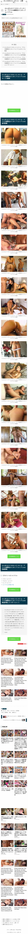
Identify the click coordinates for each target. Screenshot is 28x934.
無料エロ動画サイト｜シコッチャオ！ (11, 921)
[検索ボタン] (26, 1)
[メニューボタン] (1, 1)
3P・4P (4, 710)
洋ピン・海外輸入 (5, 712)
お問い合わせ (12, 929)
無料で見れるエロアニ (8, 924)
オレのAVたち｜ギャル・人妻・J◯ (14, 1)
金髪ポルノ (14, 712)
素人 (10, 712)
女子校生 (4, 14)
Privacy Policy (18, 929)
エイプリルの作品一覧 (8, 584)
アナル (8, 710)
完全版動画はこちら (14, 110)
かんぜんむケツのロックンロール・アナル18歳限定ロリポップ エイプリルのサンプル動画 (15, 49)
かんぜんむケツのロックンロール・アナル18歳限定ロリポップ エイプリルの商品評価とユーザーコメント (15, 63)
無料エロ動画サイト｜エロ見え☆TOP (11, 919)
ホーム (8, 929)
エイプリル (13, 710)
